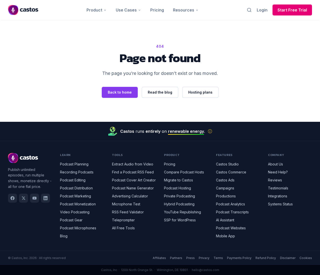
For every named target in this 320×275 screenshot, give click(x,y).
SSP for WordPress (180, 220)
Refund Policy (266, 258)
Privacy (204, 258)
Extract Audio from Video (132, 164)
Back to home (120, 92)
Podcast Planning (74, 164)
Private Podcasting (179, 196)
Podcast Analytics (230, 204)
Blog (64, 236)
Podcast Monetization (78, 204)
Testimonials (278, 188)
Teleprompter (123, 220)
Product (94, 9)
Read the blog (160, 92)
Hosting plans (200, 92)
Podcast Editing (73, 180)
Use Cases (126, 9)
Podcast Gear (71, 220)
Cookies (306, 258)
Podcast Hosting (177, 188)
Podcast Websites (231, 228)
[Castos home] (23, 10)
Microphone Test (126, 204)
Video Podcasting (75, 212)
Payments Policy (239, 258)
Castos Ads (225, 180)
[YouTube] (34, 198)
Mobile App (225, 236)
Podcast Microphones (78, 228)
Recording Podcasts (77, 172)
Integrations (277, 196)
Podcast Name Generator (133, 188)
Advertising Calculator (130, 196)
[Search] (249, 9)
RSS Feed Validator (128, 212)
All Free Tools (123, 228)
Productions (226, 196)
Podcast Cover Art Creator (134, 180)
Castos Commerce (231, 172)
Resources (183, 9)
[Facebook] (12, 198)
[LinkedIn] (45, 198)
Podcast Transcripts (232, 212)
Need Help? (278, 172)
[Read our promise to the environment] (210, 131)
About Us (275, 164)
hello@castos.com (205, 270)
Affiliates (159, 258)
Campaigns (225, 188)
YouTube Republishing (182, 212)
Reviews (275, 180)
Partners (176, 258)
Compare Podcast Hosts (184, 172)
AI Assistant (225, 220)
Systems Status (280, 204)
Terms (218, 258)
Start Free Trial (292, 9)
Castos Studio (227, 164)
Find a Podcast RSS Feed (133, 172)
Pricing (157, 9)
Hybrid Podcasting (179, 204)
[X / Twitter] (23, 198)
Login (262, 9)
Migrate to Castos (178, 180)
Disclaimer (288, 258)
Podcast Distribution (76, 188)
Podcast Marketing (75, 196)
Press (190, 258)
